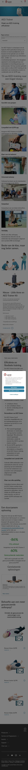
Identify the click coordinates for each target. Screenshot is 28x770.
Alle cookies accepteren (14, 390)
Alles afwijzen (14, 387)
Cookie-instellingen (14, 394)
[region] (14, 385)
